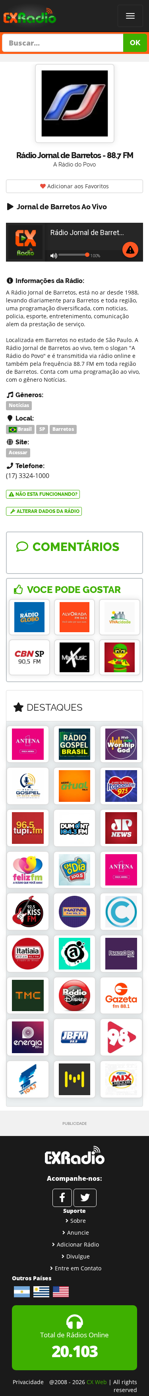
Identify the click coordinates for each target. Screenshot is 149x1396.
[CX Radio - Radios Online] (74, 1155)
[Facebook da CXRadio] (62, 1198)
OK (135, 42)
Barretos (63, 429)
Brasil (24, 429)
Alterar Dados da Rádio (47, 511)
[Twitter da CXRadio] (85, 1198)
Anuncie (78, 1232)
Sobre (78, 1220)
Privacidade (28, 1382)
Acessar (18, 452)
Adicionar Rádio (78, 1244)
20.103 (74, 1351)
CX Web (97, 1382)
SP (42, 429)
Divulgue (78, 1256)
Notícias (19, 405)
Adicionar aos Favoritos (77, 186)
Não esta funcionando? (45, 494)
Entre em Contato (78, 1268)
